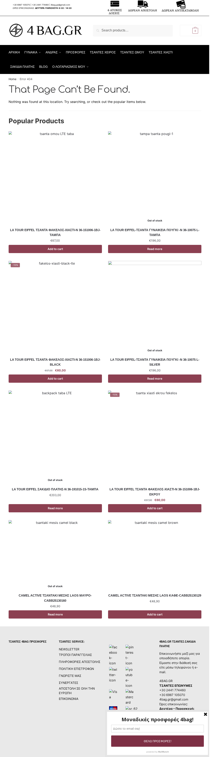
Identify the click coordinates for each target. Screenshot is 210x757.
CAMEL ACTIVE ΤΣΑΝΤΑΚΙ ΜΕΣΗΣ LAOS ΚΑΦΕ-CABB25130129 (154, 595)
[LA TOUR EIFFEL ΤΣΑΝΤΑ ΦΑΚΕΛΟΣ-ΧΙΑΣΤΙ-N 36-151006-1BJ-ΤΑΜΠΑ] (55, 178)
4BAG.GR (166, 681)
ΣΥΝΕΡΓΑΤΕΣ (68, 683)
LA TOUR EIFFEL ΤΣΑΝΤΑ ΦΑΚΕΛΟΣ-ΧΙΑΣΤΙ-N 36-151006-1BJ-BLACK (55, 362)
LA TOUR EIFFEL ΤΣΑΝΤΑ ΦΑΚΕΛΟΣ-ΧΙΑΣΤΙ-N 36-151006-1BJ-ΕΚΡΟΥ (155, 491)
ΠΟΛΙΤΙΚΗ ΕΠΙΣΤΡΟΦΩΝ (76, 669)
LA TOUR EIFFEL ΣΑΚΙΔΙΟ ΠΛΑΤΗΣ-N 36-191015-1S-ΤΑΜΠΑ (55, 489)
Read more (154, 249)
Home (12, 79)
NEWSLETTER (69, 649)
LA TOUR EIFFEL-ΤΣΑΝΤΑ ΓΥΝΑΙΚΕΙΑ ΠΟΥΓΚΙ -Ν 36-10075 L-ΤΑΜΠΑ (154, 232)
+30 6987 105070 (22, 4)
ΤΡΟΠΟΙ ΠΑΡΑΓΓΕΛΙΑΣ (75, 655)
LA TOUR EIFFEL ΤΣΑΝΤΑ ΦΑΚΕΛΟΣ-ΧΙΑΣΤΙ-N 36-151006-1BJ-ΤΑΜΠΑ (55, 232)
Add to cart (55, 249)
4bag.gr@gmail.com (60, 4)
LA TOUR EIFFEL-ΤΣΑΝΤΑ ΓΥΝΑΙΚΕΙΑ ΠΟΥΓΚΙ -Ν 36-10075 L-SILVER (154, 362)
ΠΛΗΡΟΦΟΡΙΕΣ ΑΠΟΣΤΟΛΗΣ (79, 662)
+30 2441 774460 (40, 4)
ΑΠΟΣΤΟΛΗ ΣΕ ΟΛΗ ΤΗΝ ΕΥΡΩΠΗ (77, 691)
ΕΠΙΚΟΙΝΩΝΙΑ (68, 699)
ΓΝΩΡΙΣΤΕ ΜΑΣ (70, 676)
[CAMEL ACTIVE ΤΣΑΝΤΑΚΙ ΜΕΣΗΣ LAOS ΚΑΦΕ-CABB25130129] (154, 555)
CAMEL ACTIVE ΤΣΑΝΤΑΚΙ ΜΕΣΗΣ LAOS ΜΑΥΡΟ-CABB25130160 (55, 598)
